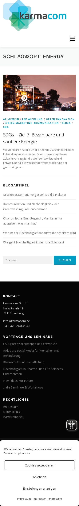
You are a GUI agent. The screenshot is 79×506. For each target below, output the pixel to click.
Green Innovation (60, 119)
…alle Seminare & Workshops (23, 387)
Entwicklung (32, 119)
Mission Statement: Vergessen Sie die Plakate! (34, 195)
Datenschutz (11, 412)
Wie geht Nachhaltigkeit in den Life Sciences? (33, 242)
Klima (66, 122)
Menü (71, 39)
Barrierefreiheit (13, 417)
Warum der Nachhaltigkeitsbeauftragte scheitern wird (39, 233)
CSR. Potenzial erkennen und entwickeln (30, 344)
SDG (6, 126)
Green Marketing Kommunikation (32, 122)
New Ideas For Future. (18, 381)
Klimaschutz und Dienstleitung (23, 362)
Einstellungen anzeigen (39, 488)
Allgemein (11, 119)
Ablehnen (39, 477)
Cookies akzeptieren (39, 465)
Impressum (24, 499)
